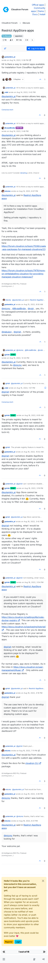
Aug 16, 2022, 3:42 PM (33, 521)
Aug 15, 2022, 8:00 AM (33, 304)
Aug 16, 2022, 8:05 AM (34, 415)
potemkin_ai (10, 57)
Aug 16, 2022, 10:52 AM (34, 452)
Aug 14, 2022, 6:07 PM (28, 191)
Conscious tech (7, 110)
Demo (41, 11)
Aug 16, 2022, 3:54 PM (34, 582)
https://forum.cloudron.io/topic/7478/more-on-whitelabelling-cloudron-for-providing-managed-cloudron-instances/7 (23, 273)
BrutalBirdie (10, 128)
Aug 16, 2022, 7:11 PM (28, 751)
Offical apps (38, 4)
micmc (8, 191)
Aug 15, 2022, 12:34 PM (19, 358)
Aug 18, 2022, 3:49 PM (33, 794)
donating (23, 173)
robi (6, 92)
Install (42, 14)
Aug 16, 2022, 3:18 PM (34, 488)
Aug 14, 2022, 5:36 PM (19, 60)
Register (9, 942)
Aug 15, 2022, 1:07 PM (26, 388)
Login (18, 942)
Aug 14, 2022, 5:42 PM (26, 92)
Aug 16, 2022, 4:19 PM (33, 693)
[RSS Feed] (32, 40)
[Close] (43, 881)
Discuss (7, 36)
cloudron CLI (31, 763)
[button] (4, 959)
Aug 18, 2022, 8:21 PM (28, 821)
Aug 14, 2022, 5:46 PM (19, 131)
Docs (35, 14)
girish (7, 355)
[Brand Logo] (6, 9)
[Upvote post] (40, 79)
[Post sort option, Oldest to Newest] (5, 48)
